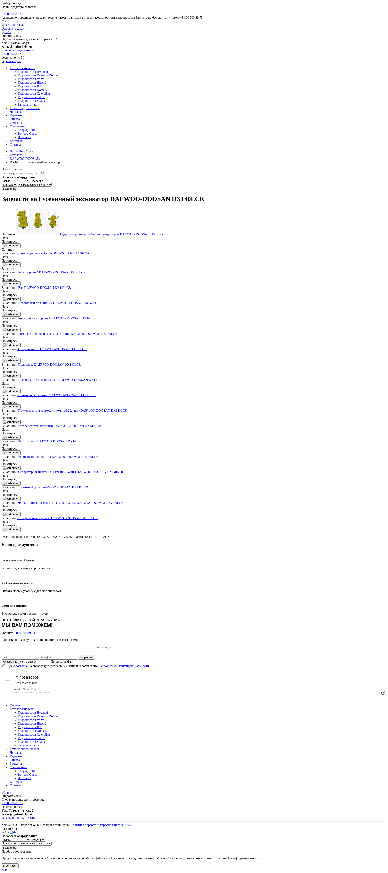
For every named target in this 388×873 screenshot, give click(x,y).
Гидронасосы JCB (30, 86)
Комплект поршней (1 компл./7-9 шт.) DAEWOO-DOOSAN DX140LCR (67, 333)
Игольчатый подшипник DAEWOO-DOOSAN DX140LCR (59, 303)
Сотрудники (26, 130)
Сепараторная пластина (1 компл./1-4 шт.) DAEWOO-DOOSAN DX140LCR (70, 472)
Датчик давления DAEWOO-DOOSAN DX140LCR (53, 253)
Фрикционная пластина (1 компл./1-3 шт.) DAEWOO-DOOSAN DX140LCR (70, 502)
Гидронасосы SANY (32, 101)
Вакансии (24, 137)
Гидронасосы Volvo (31, 79)
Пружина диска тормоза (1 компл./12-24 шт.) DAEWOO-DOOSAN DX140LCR (72, 410)
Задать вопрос (25, 50)
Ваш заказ (17, 24)
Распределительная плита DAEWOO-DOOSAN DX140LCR (59, 426)
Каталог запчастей (22, 68)
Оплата (15, 119)
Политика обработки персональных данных (100, 825)
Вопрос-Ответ (27, 133)
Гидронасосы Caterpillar (34, 93)
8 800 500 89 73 (12, 14)
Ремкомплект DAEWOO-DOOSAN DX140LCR (51, 441)
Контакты (8, 50)
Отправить (86, 657)
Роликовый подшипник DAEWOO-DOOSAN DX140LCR (58, 456)
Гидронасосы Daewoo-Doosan (38, 75)
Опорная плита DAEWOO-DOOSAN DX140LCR (52, 349)
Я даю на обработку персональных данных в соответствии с (77, 666)
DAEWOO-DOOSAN (24, 158)
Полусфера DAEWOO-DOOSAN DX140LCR (49, 364)
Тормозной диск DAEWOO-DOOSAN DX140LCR (53, 487)
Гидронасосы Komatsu (33, 90)
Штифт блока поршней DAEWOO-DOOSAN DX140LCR (58, 518)
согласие (22, 666)
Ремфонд (16, 122)
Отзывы (15, 144)
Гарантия (16, 115)
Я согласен (10, 865)
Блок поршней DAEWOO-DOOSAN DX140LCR (52, 272)
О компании (18, 126)
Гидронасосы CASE (31, 97)
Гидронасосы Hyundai (33, 71)
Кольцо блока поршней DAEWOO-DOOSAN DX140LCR (58, 318)
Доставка (16, 111)
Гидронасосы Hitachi (32, 82)
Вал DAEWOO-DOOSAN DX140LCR (44, 287)
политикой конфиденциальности (126, 666)
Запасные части (28, 104)
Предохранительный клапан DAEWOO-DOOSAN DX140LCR (61, 380)
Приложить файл (62, 661)
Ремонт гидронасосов (25, 108)
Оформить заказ (13, 28)
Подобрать (9, 188)
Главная (15, 705)
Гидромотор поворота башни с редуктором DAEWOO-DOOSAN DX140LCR (113, 234)
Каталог (15, 155)
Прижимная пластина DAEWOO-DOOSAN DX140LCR (57, 395)
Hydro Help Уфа (21, 151)
